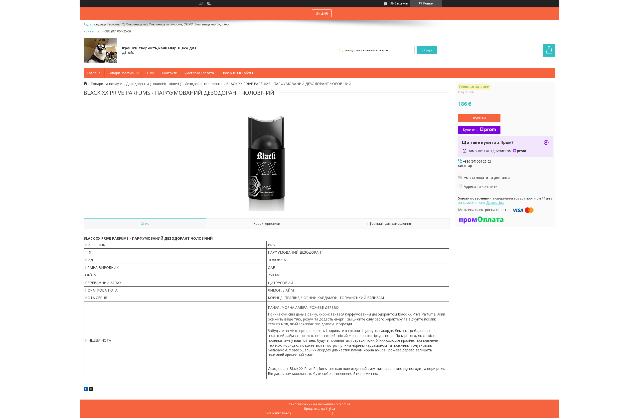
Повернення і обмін (237, 73)
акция (322, 13)
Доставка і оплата (199, 73)
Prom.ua (344, 404)
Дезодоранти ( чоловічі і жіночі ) (153, 84)
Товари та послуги (106, 84)
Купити (479, 117)
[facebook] (86, 389)
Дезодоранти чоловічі (203, 84)
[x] (91, 389)
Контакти (169, 73)
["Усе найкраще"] (100, 51)
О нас (150, 73)
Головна (94, 73)
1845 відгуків (398, 3)
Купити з (471, 129)
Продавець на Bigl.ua (319, 409)
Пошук (427, 50)
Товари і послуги (121, 73)
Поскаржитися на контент (311, 413)
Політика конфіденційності (354, 413)
